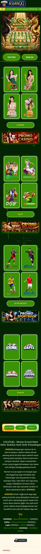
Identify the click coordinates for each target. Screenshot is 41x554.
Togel (20, 427)
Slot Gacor (9, 427)
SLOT (20, 214)
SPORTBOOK (20, 303)
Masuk (29, 57)
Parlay (31, 427)
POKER (20, 392)
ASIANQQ (9, 449)
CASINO (20, 125)
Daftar (12, 57)
